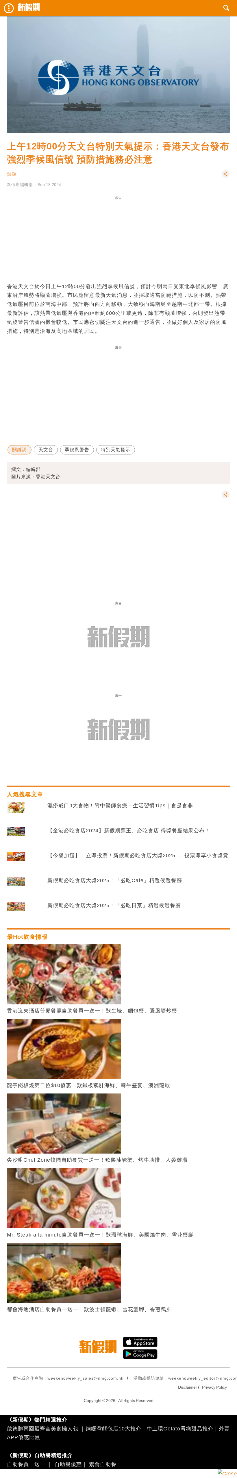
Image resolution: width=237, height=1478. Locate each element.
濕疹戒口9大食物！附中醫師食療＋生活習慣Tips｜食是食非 (120, 806)
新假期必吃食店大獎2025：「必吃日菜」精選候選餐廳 (114, 905)
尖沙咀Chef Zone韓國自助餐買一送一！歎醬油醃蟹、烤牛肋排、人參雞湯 (97, 1160)
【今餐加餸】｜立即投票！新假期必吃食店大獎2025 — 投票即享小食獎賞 (137, 855)
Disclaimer (187, 1387)
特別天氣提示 (115, 449)
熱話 (12, 174)
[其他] (225, 176)
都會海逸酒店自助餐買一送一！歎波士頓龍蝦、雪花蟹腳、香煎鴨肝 (89, 1309)
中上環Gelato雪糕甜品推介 (180, 1429)
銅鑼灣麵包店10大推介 (113, 1429)
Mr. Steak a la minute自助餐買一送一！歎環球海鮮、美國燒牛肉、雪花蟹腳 (100, 1235)
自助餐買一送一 (26, 1464)
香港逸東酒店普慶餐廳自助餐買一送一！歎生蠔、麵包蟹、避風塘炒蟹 (92, 1011)
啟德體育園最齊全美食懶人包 (42, 1429)
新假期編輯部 (20, 184)
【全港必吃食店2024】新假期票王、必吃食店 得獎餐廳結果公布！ (128, 830)
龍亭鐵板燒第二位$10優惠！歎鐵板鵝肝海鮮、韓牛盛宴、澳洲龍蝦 (88, 1085)
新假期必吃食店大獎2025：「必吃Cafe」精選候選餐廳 (114, 880)
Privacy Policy (214, 1387)
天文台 (45, 449)
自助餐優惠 (68, 1464)
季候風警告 (77, 449)
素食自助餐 (102, 1464)
